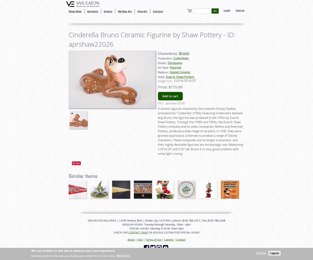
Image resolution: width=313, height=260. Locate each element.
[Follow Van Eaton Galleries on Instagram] (159, 247)
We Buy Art (125, 11)
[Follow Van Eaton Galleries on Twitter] (153, 247)
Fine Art (142, 11)
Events (108, 11)
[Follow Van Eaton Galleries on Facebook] (147, 247)
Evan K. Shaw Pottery (180, 77)
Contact (158, 11)
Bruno (184, 53)
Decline (261, 253)
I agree (274, 253)
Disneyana (175, 63)
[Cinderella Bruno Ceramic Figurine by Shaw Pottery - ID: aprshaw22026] (79, 118)
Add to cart (170, 96)
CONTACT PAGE (138, 232)
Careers (168, 239)
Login (227, 10)
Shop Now (75, 11)
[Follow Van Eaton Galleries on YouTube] (166, 247)
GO (215, 10)
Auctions (92, 11)
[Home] (82, 4)
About (131, 239)
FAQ (140, 239)
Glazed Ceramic (180, 72)
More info (123, 256)
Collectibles (181, 58)
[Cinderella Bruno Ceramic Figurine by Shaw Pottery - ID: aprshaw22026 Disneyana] (112, 79)
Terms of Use (153, 239)
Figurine (175, 67)
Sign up (240, 10)
